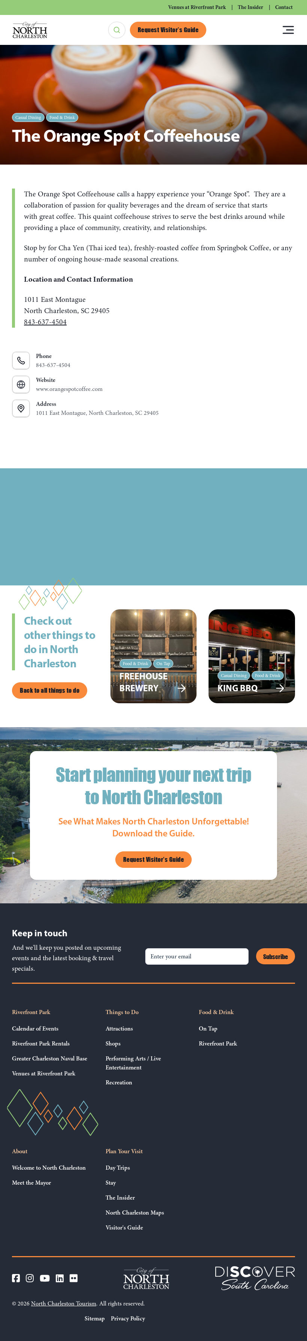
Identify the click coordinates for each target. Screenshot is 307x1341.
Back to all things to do (49, 690)
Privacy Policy (128, 1318)
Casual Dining (28, 117)
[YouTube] (45, 1278)
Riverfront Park (31, 1012)
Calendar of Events (35, 1029)
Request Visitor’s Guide (168, 29)
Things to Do (122, 1012)
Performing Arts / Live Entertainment (133, 1063)
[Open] (288, 30)
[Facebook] (16, 1278)
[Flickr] (73, 1278)
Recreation (119, 1082)
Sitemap (95, 1318)
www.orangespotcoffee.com (69, 384)
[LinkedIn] (60, 1278)
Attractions (119, 1029)
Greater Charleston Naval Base (49, 1058)
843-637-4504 (45, 322)
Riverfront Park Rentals (41, 1044)
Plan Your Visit (124, 1151)
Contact (284, 7)
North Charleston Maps (135, 1213)
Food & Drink (62, 117)
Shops (113, 1044)
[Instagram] (30, 1278)
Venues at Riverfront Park (197, 7)
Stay (111, 1183)
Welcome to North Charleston (49, 1168)
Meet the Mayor (31, 1183)
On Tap (208, 1029)
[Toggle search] (116, 30)
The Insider (250, 7)
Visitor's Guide (124, 1228)
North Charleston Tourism (63, 1303)
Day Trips (118, 1168)
